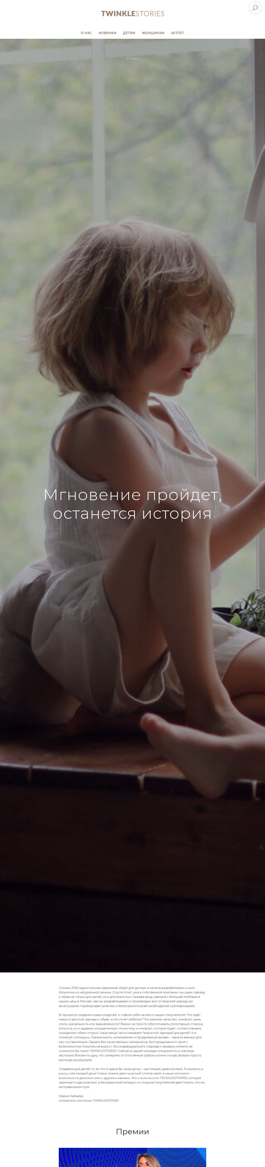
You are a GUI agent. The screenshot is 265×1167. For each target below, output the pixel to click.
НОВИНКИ (108, 33)
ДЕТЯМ (129, 33)
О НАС (86, 33)
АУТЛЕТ (177, 33)
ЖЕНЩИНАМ (153, 33)
